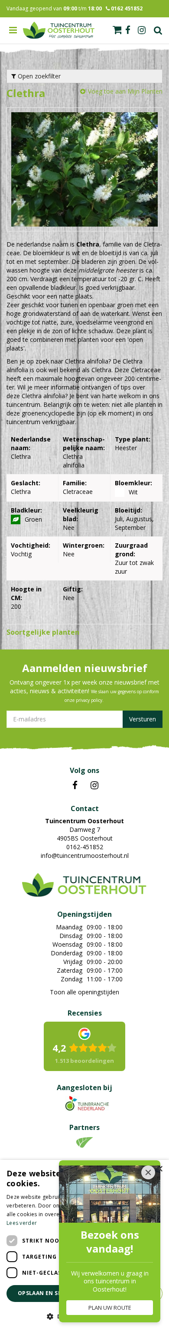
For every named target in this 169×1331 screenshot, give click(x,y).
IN (94, 785)
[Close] (148, 1172)
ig (141, 30)
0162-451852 (84, 847)
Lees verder (21, 1223)
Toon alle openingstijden (84, 992)
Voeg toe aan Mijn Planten (125, 91)
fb (128, 30)
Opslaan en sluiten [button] (48, 1293)
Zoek (158, 30)
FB (74, 785)
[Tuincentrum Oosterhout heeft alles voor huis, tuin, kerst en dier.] (59, 30)
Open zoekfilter (38, 76)
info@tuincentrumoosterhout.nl (85, 855)
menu (13, 30)
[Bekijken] (117, 30)
